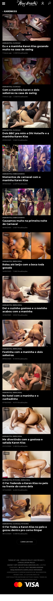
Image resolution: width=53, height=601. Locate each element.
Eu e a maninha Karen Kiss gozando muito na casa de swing (25, 48)
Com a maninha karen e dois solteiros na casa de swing (20, 91)
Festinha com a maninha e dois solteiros (22, 354)
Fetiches (16, 480)
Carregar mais (26, 542)
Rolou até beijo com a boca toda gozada (23, 266)
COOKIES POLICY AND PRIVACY (32, 560)
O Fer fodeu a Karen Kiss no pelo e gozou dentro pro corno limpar (24, 529)
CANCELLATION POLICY (26, 562)
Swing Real (17, 261)
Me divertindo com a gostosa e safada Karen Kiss (22, 441)
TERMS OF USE (13, 560)
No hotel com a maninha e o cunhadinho (20, 397)
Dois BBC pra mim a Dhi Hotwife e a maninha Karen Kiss (25, 135)
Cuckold (16, 43)
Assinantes (7, 43)
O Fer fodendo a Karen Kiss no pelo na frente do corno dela (25, 485)
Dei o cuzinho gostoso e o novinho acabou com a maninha (24, 310)
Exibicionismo (19, 174)
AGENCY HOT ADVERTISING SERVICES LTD (23, 565)
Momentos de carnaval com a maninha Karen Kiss (21, 179)
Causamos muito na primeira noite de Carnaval (24, 222)
